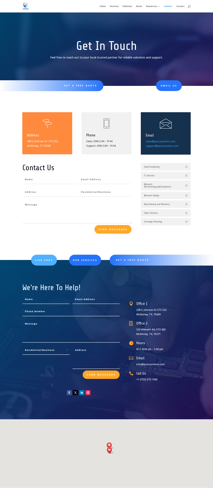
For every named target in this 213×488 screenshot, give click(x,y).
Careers (180, 6)
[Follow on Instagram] (87, 392)
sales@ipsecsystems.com (160, 141)
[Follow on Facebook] (69, 392)
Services (114, 6)
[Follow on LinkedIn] (81, 392)
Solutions (127, 6)
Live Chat (44, 260)
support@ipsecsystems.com (162, 146)
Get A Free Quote (80, 85)
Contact (168, 6)
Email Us (169, 85)
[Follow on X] (75, 392)
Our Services (85, 260)
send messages (113, 229)
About (139, 6)
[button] (110, 450)
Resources (151, 6)
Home (103, 6)
